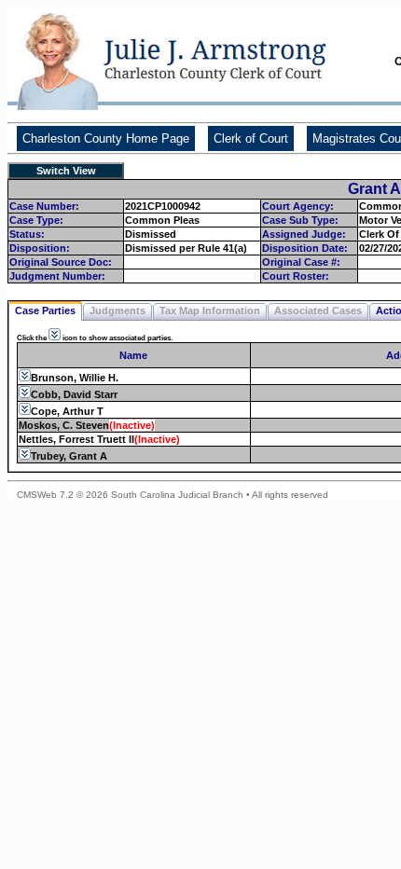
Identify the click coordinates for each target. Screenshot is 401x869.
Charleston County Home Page (105, 138)
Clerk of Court (251, 138)
